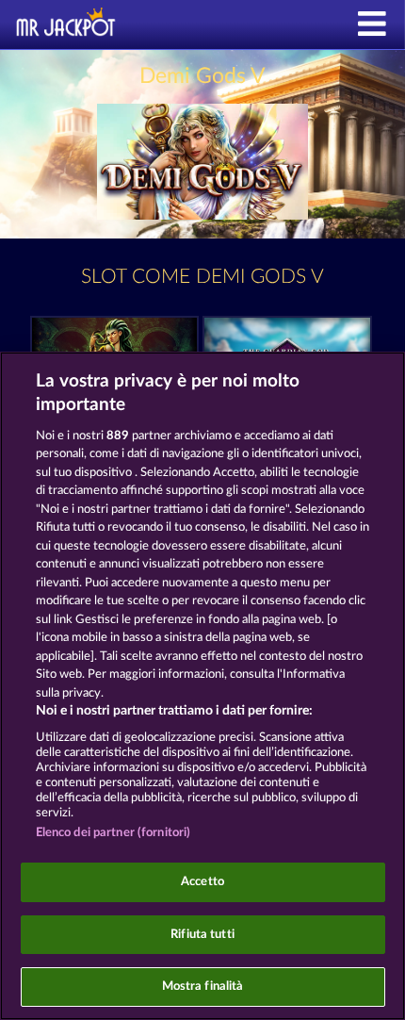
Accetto (202, 882)
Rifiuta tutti (202, 935)
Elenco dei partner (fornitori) (113, 833)
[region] (202, 686)
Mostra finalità (203, 986)
